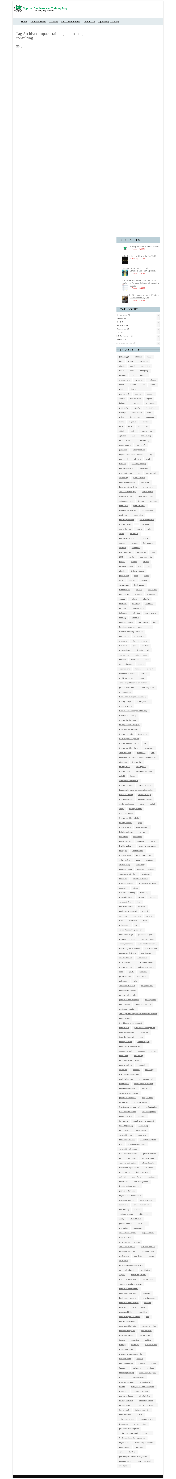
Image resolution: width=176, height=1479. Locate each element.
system (153, 1363)
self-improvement (126, 1214)
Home (24, 21)
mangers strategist (126, 883)
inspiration (142, 1223)
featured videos (141, 655)
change (141, 664)
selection (141, 906)
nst (139, 566)
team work (133, 920)
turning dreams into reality (129, 1242)
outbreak (152, 380)
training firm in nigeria (127, 720)
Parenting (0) (121, 318)
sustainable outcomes (136, 1144)
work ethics (123, 1261)
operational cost (125, 1116)
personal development (128, 1088)
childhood (137, 403)
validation (123, 1069)
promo (139, 529)
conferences (124, 1256)
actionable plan (135, 1219)
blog (150, 454)
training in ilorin (143, 701)
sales (149, 529)
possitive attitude (126, 566)
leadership (141, 841)
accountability (124, 864)
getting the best (139, 450)
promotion (123, 506)
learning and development (129, 1186)
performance (137, 412)
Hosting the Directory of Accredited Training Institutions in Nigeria (141, 296)
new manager (124, 1018)
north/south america (127, 1321)
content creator (138, 608)
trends (121, 1377)
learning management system (130, 627)
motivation (123, 1228)
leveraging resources (127, 1251)
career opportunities (127, 1452)
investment (123, 1181)
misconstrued (135, 398)
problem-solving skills (127, 995)
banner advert (124, 589)
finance (122, 1340)
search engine (150, 613)
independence (147, 510)
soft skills (122, 1177)
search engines (147, 431)
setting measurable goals (128, 1433)
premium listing (139, 506)
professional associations (129, 1303)
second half (141, 552)
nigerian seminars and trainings (131, 454)
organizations (124, 669)
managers (123, 641)
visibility (122, 431)
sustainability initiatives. (147, 944)
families (138, 669)
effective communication (143, 1083)
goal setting (144, 1032)
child (133, 436)
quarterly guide (146, 557)
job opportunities (147, 1251)
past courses (124, 594)
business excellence (140, 878)
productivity (124, 575)
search (132, 366)
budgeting (141, 1116)
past (134, 645)
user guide (145, 482)
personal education (126, 1382)
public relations (151, 1344)
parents (146, 389)
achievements (144, 1214)
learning (134, 389)
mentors (147, 1303)
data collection (151, 948)
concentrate (124, 585)
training (141, 501)
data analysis (142, 958)
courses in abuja (144, 794)
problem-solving (125, 1065)
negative (132, 422)
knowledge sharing (126, 1372)
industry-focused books (128, 1293)
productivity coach (147, 687)
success (146, 561)
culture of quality (147, 1163)
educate (146, 599)
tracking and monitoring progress (132, 1438)
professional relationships (129, 1060)
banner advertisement (127, 510)
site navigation (148, 487)
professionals (124, 394)
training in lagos (125, 701)
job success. (123, 1424)
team (145, 920)
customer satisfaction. (127, 1111)
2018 (121, 557)
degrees (122, 1275)
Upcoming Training (108, 21)
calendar (122, 547)
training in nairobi (126, 785)
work (136, 575)
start (149, 412)
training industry (137, 571)
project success (125, 976)
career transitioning (143, 855)
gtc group (123, 762)
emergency (144, 370)
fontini (152, 804)
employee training (141, 1102)
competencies (145, 1382)
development (135, 417)
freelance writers (125, 496)
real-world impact (146, 962)
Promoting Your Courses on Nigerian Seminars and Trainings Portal (139, 269)
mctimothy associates (144, 771)
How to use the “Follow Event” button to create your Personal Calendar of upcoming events (140, 283)
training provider (125, 822)
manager (122, 412)
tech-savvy (123, 1368)
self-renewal (149, 1167)
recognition (142, 1312)
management (124, 380)
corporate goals (143, 1042)
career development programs (131, 1265)
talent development (127, 1200)
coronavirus (143, 622)
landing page (139, 585)
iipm (152, 753)
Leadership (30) (122, 325)
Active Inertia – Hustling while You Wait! (139, 256)
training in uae (124, 767)
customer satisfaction (127, 1163)
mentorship (123, 1055)
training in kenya (145, 785)
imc (133, 375)
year (153, 552)
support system (125, 1237)
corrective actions (148, 1158)
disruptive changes (140, 641)
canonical (135, 617)
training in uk (141, 767)
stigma (149, 398)
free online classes (148, 1298)
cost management (149, 1111)
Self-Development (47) (124, 336)
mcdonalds (142, 1135)
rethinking (123, 916)
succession (123, 888)
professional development (129, 1000)
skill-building (124, 1209)
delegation (123, 981)
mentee (153, 897)
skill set (139, 1414)
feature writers (147, 492)
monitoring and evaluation (129, 948)
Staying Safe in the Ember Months (144, 246)
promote (122, 608)
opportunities (124, 1447)
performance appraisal (128, 911)
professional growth (127, 1191)
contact (131, 361)
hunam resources (126, 906)
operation (139, 380)
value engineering (126, 1125)
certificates (145, 1270)
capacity (137, 408)
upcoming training (139, 464)
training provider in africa (129, 743)
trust (121, 920)
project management (146, 967)
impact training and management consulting (136, 790)
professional (124, 1028)
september (137, 836)
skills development (148, 1247)
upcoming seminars (126, 468)
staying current (125, 1358)
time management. (141, 1181)
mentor (141, 897)
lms (154, 622)
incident (143, 375)
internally (123, 603)
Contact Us (89, 21)
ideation (122, 659)
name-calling (146, 436)
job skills (140, 1358)
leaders (153, 841)
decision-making (147, 953)
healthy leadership (126, 846)
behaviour (123, 403)
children (122, 389)
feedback (136, 1069)
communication (125, 902)
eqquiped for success (127, 673)
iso (145, 743)
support (150, 394)
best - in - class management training (133, 711)
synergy (149, 916)
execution (123, 878)
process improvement (127, 1097)
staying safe (140, 445)
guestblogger (124, 356)
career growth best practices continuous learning (138, 1014)
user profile (136, 547)
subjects (138, 394)
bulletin (131, 557)
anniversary (123, 515)
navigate (134, 543)
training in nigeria (126, 734)
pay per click (147, 524)
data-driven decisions (127, 953)
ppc (139, 473)
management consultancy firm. (131, 1354)
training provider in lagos (128, 748)
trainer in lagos (125, 827)
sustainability (141, 1130)
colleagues (137, 1368)
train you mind (125, 855)
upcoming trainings (126, 538)
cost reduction (151, 1107)
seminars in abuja (145, 799)
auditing (148, 1340)
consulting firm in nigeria (128, 729)
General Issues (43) (123, 315)
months (133, 384)
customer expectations (128, 1153)
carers (152, 384)
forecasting (123, 1121)
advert (121, 533)
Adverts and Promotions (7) (126, 343)
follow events (148, 543)
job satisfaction (144, 1396)
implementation (125, 869)
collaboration (124, 925)
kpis (141, 1037)
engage (122, 599)
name (121, 422)
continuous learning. (127, 1009)
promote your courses (147, 846)
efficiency (146, 1088)
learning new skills (126, 1400)
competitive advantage (128, 1149)
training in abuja (135, 808)
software (141, 1363)
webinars (146, 1293)
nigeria (121, 366)
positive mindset (125, 1223)
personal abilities (125, 1312)
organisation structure (127, 874)
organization (124, 1442)
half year (122, 464)
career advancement (141, 1205)
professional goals (126, 1396)
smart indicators (125, 958)
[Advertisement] (138, 131)
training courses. (125, 967)
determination (124, 860)
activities (145, 645)
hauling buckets (142, 827)
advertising (123, 478)
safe (143, 384)
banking (122, 1344)
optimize (122, 436)
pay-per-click (151, 473)
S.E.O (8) (119, 332)
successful (139, 1447)
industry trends (125, 1414)
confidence (137, 1228)
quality (131, 972)
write (149, 356)
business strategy (126, 934)
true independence (126, 520)
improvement (151, 408)
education (135, 659)
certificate (145, 422)
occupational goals (137, 1377)
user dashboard (125, 552)
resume (122, 1386)
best (121, 361)
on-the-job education (127, 1270)
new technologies (126, 1363)
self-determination (147, 520)
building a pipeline (126, 832)
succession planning (127, 892)
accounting (135, 1340)
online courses (147, 1279)
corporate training (126, 1349)
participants (123, 636)
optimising (144, 538)
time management (146, 1079)
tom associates (125, 692)
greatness (149, 860)
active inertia (139, 636)
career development (145, 496)
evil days (122, 375)
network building (138, 1307)
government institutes (127, 1326)
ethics (135, 888)
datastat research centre (128, 781)
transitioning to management (130, 1023)
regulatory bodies (149, 1326)
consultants (148, 748)
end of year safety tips (127, 492)
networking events (146, 1400)
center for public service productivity (133, 683)
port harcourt (146, 1330)
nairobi (122, 776)
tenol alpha (142, 734)
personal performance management (133, 1456)
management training (127, 715)
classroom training (126, 1335)
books (151, 1256)
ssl (139, 426)
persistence (151, 1177)
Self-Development (70, 21)
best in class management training (132, 697)
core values (150, 403)
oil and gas (135, 1344)
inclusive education (126, 440)
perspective (141, 1065)
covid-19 (150, 669)
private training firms (127, 1330)
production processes (127, 1158)
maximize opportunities (144, 1442)
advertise (136, 613)
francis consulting (126, 794)
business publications (127, 1298)
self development (126, 501)
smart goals (123, 1466)
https (130, 426)
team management (126, 1032)
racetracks (149, 603)
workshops (144, 468)
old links (139, 589)
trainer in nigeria (125, 706)
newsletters (138, 1256)
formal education (125, 664)
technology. (149, 1069)
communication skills (127, 986)
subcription (145, 366)
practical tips (141, 976)
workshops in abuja (126, 804)
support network (125, 1051)
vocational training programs (130, 1284)
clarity (121, 1219)
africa (142, 804)
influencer (123, 613)
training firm (137, 762)
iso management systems (129, 739)
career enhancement (127, 1247)
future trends (124, 1410)
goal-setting (136, 1177)
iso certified (141, 753)
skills (135, 981)
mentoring (144, 892)
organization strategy (145, 869)
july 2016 (137, 459)
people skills (124, 1083)
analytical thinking (126, 1079)
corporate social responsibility (130, 930)
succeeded (123, 645)
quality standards (149, 1153)
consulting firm (125, 753)
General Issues (38, 21)
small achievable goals (127, 1233)
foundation (150, 417)
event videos (124, 655)
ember (121, 384)
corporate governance (147, 883)
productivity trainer (126, 687)
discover (144, 673)
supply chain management (143, 1121)
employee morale (126, 944)
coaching (147, 1433)
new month (123, 459)
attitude (134, 561)
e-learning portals (142, 650)
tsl (147, 426)
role (147, 566)
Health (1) (120, 322)
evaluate (134, 599)
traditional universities (127, 1279)
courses (122, 543)
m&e (121, 972)
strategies (146, 874)
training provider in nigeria (129, 725)
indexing (122, 617)
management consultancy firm (142, 1386)
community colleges (138, 1275)
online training (144, 1335)
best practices (124, 1004)
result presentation (126, 962)
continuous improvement (129, 1167)
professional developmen (129, 1428)
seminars (153, 501)
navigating (144, 361)
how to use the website (128, 487)
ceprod (141, 678)
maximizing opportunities (129, 1074)
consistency (140, 864)
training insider (125, 524)
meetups (150, 1368)
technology (123, 1102)
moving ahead (124, 650)
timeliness (143, 972)
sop (149, 627)
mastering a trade (146, 1419)
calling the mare (125, 841)
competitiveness (125, 1135)
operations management (128, 1093)
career (146, 575)
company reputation (127, 939)
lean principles (147, 1097)
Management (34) (122, 329)
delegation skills (147, 986)
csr (136, 925)
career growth (150, 1000)
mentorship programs (147, 1372)
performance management (144, 1028)
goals (138, 860)
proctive (132, 580)
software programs (126, 1419)
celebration (138, 515)
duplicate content (126, 622)
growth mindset (140, 1424)
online (133, 431)
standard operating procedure (131, 631)
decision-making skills (127, 990)
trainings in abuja (125, 799)
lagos (140, 822)
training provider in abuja (129, 818)
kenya (132, 776)
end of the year (125, 529)
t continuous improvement (129, 1107)
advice (153, 1051)
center (121, 370)
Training (53, 21)
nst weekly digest (125, 897)
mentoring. (123, 1391)
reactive (144, 580)
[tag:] (136, 524)
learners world (137, 850)
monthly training (125, 473)
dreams (137, 1209)
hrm (138, 902)
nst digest (123, 850)
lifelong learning (142, 1172)
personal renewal (146, 1200)
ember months (125, 445)
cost (121, 1144)
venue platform (139, 478)
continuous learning (143, 1004)
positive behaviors (126, 1405)
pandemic (123, 450)
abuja (121, 808)
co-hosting (151, 594)
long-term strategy (140, 1391)
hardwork (142, 832)
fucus (121, 580)
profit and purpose (145, 934)
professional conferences (128, 1289)
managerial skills (125, 1042)
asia (147, 1316)
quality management (148, 1139)
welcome (138, 356)
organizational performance (130, 1195)
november (134, 533)
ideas (147, 659)
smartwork (123, 836)
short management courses (129, 1316)
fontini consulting (126, 813)
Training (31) (121, 339)
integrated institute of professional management (138, 757)
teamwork (137, 916)
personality (123, 408)
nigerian (122, 571)
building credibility (142, 1410)
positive (122, 561)
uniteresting (144, 440)
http (121, 426)
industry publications (147, 1405)
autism (122, 398)
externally (136, 603)
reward (145, 911)
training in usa (124, 771)
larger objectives (148, 1233)
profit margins (124, 1130)
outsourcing (143, 1125)
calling (121, 417)
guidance (141, 1051)
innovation (123, 1205)
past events (152, 589)
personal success (125, 1461)
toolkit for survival (126, 678)
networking (138, 1055)
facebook (138, 594)
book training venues (127, 482)
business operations (127, 1139)
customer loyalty (147, 939)
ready (148, 459)
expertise (122, 1307)
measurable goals (144, 1461)
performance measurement (129, 1046)
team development (126, 1037)
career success (124, 1172)
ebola (132, 370)
